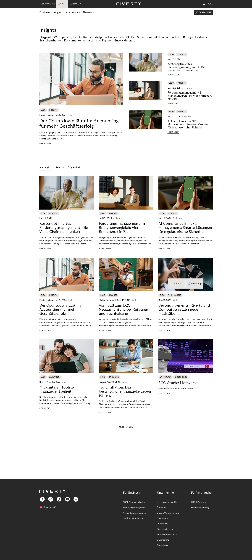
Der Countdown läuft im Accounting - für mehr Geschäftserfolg (80, 123)
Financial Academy (200, 508)
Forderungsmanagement (134, 508)
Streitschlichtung (165, 529)
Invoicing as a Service (133, 518)
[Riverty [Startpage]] (127, 4)
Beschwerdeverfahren (167, 534)
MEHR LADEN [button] (126, 427)
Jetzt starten (203, 12)
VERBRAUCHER (48, 4)
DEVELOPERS (75, 4)
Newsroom (89, 12)
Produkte (44, 12)
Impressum (162, 524)
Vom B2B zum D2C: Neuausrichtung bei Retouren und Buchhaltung (123, 310)
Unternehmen (72, 12)
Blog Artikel (74, 167)
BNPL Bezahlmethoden (134, 502)
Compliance (163, 545)
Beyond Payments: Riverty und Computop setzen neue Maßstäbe (184, 310)
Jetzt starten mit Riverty (169, 502)
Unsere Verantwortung (168, 513)
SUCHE (209, 4)
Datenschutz (163, 540)
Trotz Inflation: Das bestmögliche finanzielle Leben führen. (125, 391)
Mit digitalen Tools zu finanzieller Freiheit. (57, 389)
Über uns (161, 508)
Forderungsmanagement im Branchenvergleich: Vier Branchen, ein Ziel (189, 95)
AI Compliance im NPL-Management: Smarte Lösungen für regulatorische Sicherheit (188, 124)
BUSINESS (62, 4)
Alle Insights (45, 167)
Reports (60, 167)
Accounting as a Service (134, 513)
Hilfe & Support (198, 502)
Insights (57, 12)
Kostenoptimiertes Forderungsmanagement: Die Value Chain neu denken (186, 67)
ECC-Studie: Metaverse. (178, 383)
